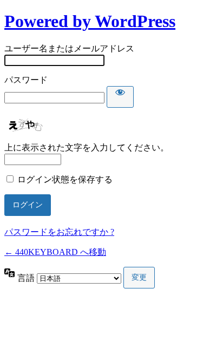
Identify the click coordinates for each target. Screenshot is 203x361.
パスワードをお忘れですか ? (59, 232)
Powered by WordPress (89, 21)
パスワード (26, 79)
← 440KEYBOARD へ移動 (55, 252)
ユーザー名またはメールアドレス (69, 48)
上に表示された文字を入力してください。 (86, 147)
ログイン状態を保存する (65, 179)
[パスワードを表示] (120, 97)
